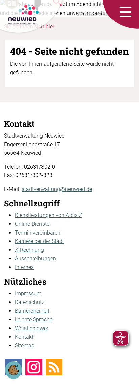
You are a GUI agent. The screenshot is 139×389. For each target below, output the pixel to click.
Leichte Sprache (33, 319)
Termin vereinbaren (37, 232)
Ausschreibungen (35, 258)
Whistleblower (31, 328)
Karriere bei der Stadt (39, 241)
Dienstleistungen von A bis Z (48, 215)
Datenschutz (30, 302)
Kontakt (24, 337)
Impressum (28, 293)
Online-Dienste (32, 224)
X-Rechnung (29, 250)
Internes (24, 267)
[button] (125, 12)
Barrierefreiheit (32, 311)
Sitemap (24, 345)
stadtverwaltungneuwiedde (57, 189)
